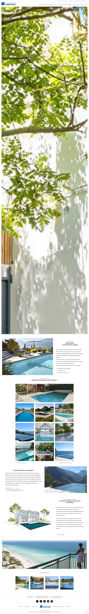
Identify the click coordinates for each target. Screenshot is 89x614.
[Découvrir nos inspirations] (44, 568)
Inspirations (43, 4)
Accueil (21, 606)
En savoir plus (10, 487)
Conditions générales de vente (52, 611)
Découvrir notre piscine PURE (13, 489)
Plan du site (59, 611)
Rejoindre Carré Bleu (42, 597)
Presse (30, 597)
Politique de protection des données (40, 611)
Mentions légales (31, 611)
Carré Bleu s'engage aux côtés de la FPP (15, 490)
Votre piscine (52, 4)
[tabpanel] (44, 309)
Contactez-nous (61, 370)
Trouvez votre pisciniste (63, 372)
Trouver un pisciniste (21, 462)
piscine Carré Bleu (61, 359)
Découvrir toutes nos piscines (65, 462)
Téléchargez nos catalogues (64, 368)
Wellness (69, 4)
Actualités (83, 4)
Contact (68, 606)
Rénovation (61, 4)
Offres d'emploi (57, 597)
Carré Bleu (76, 4)
